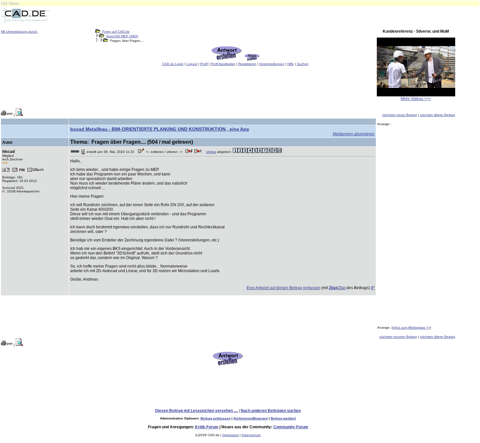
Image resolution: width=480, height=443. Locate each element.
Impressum (230, 435)
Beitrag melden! (283, 418)
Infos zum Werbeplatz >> (411, 327)
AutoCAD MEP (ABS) (122, 36)
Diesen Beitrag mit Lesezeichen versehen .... (196, 410)
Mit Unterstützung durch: (19, 31)
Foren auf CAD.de (116, 31)
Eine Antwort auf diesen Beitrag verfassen (283, 288)
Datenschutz (251, 435)
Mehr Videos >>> (416, 98)
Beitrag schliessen (215, 418)
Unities (211, 152)
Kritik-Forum (206, 427)
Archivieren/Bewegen (250, 418)
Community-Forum (290, 427)
